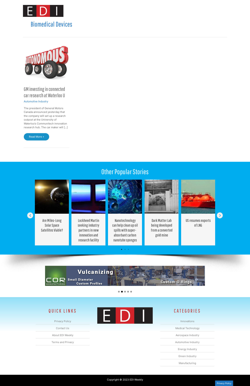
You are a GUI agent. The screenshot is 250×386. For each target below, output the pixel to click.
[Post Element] (52, 212)
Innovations (85, 11)
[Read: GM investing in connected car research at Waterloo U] (46, 62)
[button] (222, 11)
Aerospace (116, 11)
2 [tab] (125, 249)
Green (162, 11)
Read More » (36, 137)
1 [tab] (121, 249)
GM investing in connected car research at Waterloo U (44, 92)
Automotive (133, 11)
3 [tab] (128, 249)
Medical (100, 11)
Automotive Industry (36, 101)
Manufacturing (179, 11)
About (195, 11)
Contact (209, 11)
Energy (149, 11)
